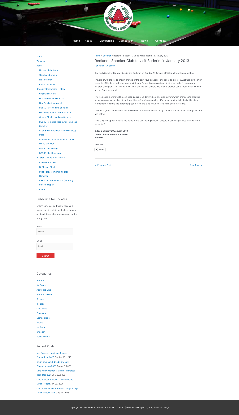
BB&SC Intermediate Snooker (53, 107)
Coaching (41, 313)
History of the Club (48, 70)
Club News (42, 308)
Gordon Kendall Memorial (51, 98)
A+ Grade (41, 285)
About (39, 65)
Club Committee (47, 84)
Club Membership (48, 75)
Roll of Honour (46, 79)
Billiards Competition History (51, 157)
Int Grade (41, 327)
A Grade (40, 280)
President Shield (47, 162)
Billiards (40, 299)
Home (39, 56)
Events (40, 322)
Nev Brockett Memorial (50, 103)
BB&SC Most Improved (50, 153)
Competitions (43, 318)
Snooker (41, 332)
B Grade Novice (44, 294)
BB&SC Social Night (49, 148)
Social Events (43, 336)
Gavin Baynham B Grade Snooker (55, 112)
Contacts (41, 189)
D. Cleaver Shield (47, 167)
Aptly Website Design (159, 407)
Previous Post (103, 165)
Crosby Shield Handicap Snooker (55, 117)
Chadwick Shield (47, 93)
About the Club (44, 290)
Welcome (41, 61)
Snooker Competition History (51, 89)
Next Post (196, 165)
